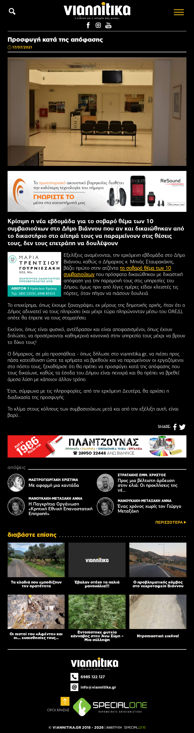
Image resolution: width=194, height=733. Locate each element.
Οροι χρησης (58, 710)
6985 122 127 (93, 677)
